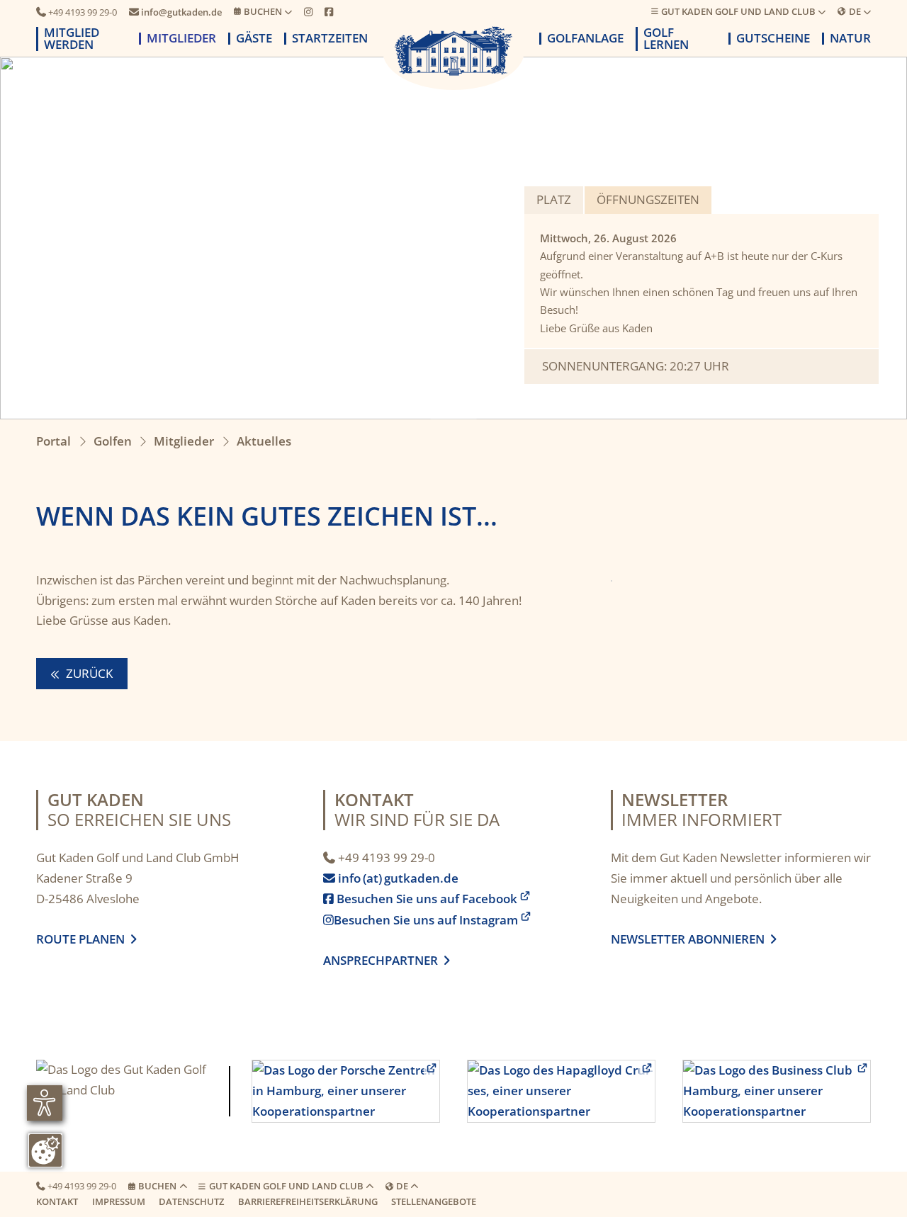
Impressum (118, 1201)
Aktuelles (264, 441)
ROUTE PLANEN (83, 939)
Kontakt (57, 1201)
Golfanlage (585, 39)
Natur (850, 39)
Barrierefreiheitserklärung (308, 1201)
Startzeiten (330, 39)
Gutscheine (773, 39)
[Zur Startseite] (453, 51)
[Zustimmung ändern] (45, 1150)
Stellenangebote (433, 1201)
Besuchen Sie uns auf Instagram (420, 920)
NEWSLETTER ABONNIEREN (690, 939)
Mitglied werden (71, 39)
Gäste (254, 39)
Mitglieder (181, 39)
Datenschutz (191, 1201)
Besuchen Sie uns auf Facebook (420, 898)
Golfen (113, 441)
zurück (88, 673)
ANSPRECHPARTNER (386, 960)
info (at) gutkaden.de (393, 878)
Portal (53, 441)
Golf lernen (666, 39)
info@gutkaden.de (175, 12)
